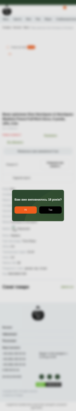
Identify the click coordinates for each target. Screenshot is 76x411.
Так (50, 209)
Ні (25, 209)
